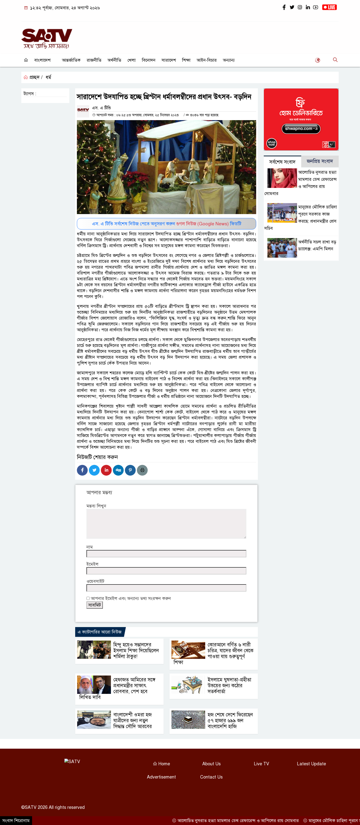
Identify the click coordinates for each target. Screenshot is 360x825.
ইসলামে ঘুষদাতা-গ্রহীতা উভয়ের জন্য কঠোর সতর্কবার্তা (229, 686)
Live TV (261, 764)
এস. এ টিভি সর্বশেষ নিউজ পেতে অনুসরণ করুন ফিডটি (166, 224)
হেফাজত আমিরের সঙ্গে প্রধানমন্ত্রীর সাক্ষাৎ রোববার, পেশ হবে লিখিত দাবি (117, 688)
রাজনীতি (94, 60)
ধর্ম (48, 77)
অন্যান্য (229, 60)
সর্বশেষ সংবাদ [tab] (282, 162)
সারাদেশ (169, 60)
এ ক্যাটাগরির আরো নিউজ (99, 632)
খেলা (131, 60)
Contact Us (211, 777)
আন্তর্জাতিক (71, 60)
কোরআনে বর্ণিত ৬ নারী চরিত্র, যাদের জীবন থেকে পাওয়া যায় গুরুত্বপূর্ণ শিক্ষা (213, 653)
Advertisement (161, 777)
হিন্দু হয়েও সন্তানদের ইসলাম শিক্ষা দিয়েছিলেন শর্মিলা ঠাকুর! (136, 651)
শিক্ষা (186, 60)
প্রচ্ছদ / (35, 77)
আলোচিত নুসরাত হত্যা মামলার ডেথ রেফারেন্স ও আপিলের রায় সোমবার (223, 820)
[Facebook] (82, 470)
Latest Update (311, 764)
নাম (89, 547)
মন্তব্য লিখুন (96, 506)
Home (163, 764)
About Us (211, 764)
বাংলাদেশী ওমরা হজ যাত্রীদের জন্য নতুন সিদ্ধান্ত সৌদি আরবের (132, 721)
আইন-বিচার (207, 60)
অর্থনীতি (114, 60)
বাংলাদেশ (42, 60)
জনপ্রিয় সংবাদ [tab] (320, 161)
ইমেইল (92, 564)
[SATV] (46, 36)
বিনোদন (149, 60)
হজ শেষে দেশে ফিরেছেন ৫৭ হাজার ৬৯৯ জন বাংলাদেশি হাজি (230, 721)
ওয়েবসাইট (95, 581)
